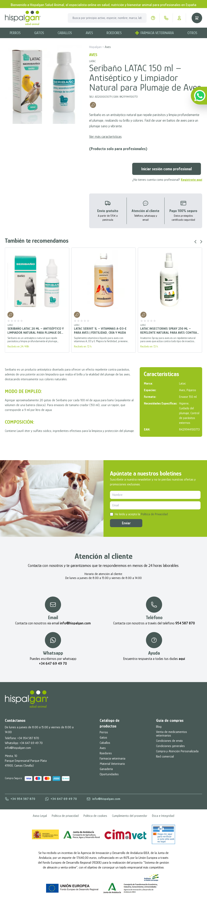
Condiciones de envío (169, 741)
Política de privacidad (65, 816)
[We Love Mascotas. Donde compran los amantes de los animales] (26, 699)
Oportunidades (109, 774)
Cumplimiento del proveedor (129, 816)
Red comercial (165, 756)
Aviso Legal (40, 816)
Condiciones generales (170, 746)
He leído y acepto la (141, 514)
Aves (89, 33)
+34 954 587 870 (28, 738)
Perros (15, 33)
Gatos (39, 33)
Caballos (65, 33)
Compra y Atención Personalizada (177, 751)
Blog (159, 726)
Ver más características (105, 137)
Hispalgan (95, 47)
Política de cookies (95, 816)
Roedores (114, 33)
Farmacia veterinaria (112, 758)
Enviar (126, 523)
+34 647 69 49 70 (31, 743)
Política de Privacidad (154, 514)
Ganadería (106, 769)
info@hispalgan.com (18, 748)
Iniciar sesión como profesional (166, 169)
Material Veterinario (112, 764)
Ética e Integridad (163, 816)
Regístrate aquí (191, 180)
